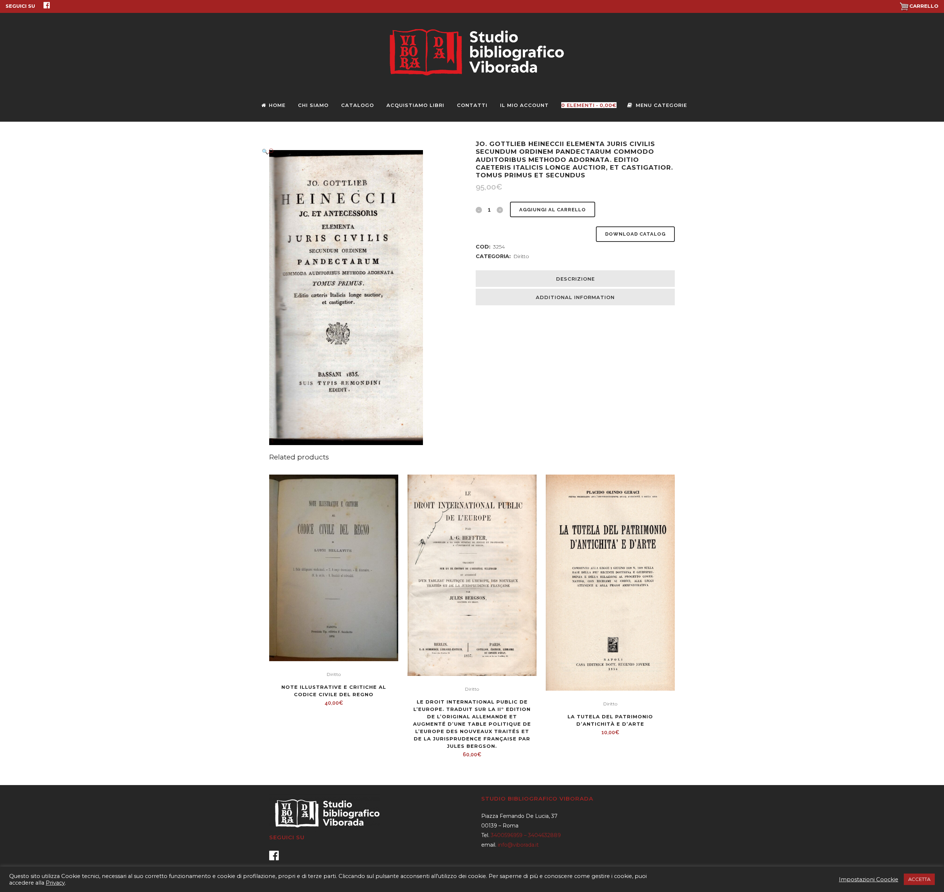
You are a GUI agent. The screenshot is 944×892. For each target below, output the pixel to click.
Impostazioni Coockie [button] (868, 879)
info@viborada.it (518, 844)
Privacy (55, 882)
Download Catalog (635, 234)
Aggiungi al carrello (552, 209)
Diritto (521, 256)
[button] (361, 151)
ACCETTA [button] (919, 879)
